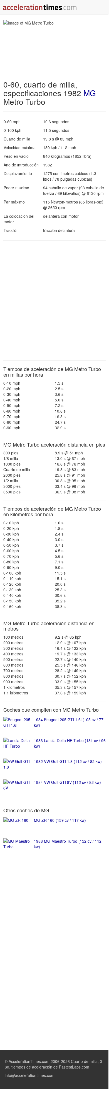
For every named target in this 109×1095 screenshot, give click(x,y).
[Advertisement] (54, 300)
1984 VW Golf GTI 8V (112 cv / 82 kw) (67, 782)
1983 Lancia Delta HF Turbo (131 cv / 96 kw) (70, 743)
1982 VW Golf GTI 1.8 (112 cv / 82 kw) (68, 761)
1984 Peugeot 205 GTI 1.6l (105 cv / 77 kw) (68, 722)
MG (89, 92)
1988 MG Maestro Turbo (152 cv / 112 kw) (67, 843)
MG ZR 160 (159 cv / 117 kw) (60, 820)
